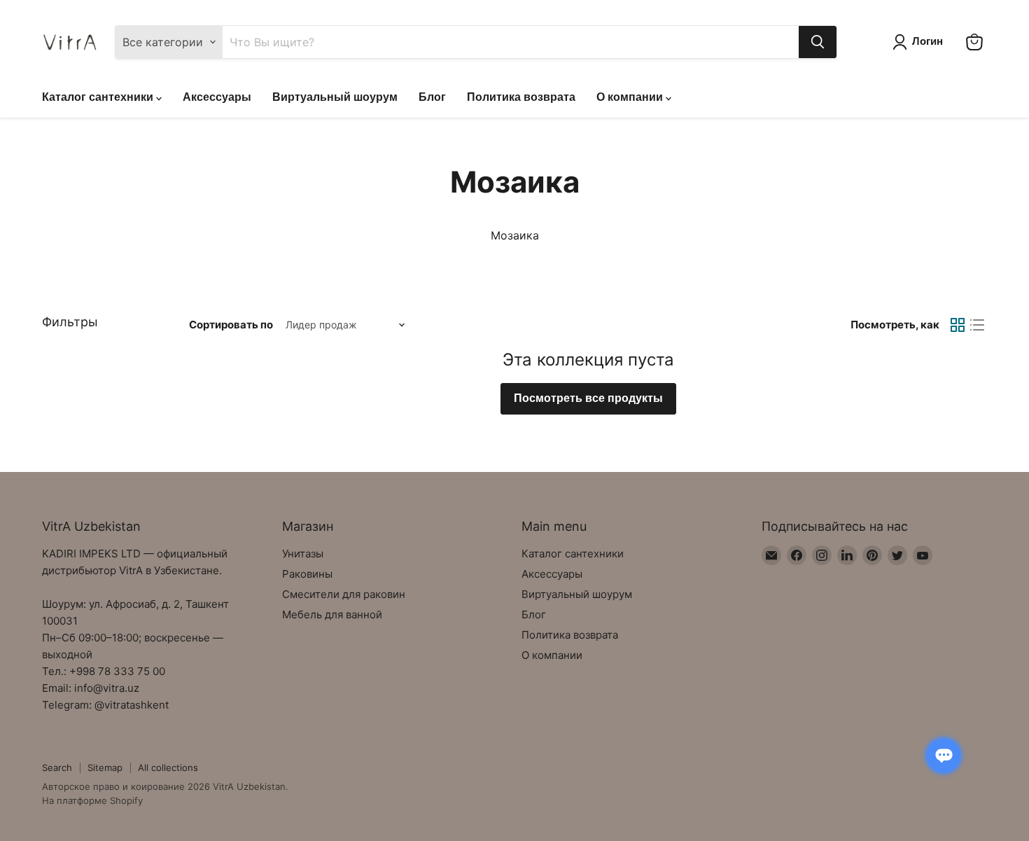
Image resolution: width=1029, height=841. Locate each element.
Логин (927, 41)
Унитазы (302, 553)
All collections (168, 767)
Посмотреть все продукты (588, 398)
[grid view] (957, 325)
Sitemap (105, 767)
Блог (432, 97)
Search (57, 767)
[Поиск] (817, 42)
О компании (631, 97)
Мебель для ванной (332, 614)
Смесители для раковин (343, 594)
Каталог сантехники (99, 97)
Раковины (307, 574)
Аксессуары (217, 97)
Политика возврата (521, 97)
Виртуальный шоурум (335, 97)
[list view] (977, 325)
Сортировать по (231, 325)
